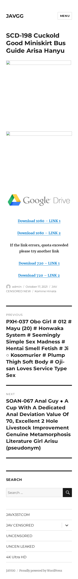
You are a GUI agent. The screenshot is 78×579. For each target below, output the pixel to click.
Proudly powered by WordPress (40, 571)
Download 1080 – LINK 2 (39, 233)
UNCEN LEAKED (20, 546)
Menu (65, 16)
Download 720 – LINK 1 (39, 263)
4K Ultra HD (16, 557)
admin (17, 286)
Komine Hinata (45, 291)
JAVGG (15, 16)
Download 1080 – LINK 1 (39, 221)
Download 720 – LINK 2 (39, 275)
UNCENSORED (19, 536)
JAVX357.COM (18, 515)
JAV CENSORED (20, 525)
